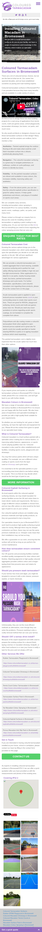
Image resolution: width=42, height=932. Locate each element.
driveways (12, 464)
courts (30, 297)
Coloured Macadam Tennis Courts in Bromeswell (16, 919)
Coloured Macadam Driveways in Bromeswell (20, 916)
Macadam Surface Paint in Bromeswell (17, 923)
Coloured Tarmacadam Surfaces (15, 911)
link (34, 225)
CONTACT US (21, 756)
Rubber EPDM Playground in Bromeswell (18, 913)
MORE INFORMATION (21, 482)
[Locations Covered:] (2, 3)
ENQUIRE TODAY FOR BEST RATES (20, 237)
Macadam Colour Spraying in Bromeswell (18, 925)
